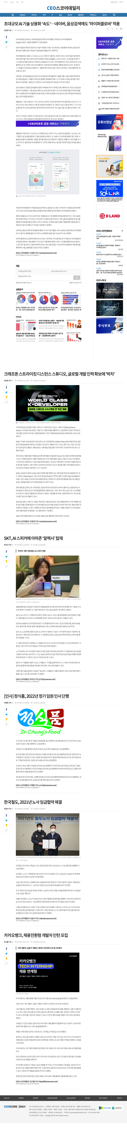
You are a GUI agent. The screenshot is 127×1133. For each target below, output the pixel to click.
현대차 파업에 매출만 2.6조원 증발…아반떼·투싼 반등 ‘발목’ (111, 70)
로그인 (121, 2)
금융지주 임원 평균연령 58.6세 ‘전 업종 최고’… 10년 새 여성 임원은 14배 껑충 (25, 335)
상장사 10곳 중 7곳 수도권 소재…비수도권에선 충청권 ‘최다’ (48, 308)
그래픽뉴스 (93, 15)
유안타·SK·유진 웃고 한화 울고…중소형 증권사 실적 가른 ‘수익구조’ (111, 97)
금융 (60, 15)
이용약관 (35, 1098)
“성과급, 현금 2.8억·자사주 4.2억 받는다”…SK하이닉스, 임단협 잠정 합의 (111, 103)
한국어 (6, 2)
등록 (77, 278)
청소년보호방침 (71, 1098)
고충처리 (119, 1098)
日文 (17, 2)
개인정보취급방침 (52, 1098)
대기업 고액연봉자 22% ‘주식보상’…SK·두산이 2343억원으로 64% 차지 (25, 309)
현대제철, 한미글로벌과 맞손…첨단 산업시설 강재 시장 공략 (111, 86)
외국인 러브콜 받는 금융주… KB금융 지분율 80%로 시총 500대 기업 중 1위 (51, 321)
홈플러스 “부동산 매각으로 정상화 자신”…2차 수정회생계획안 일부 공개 (111, 81)
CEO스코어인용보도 (104, 230)
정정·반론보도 (103, 1098)
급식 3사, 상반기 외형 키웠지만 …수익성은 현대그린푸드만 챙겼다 (111, 75)
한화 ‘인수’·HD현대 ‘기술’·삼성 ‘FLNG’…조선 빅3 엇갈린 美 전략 (111, 58)
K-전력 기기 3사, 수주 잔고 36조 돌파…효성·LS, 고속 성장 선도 (111, 64)
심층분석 (22, 15)
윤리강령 (87, 1098)
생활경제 (81, 15)
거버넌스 (34, 15)
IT (52, 15)
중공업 (70, 15)
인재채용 (21, 1098)
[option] (109, 143)
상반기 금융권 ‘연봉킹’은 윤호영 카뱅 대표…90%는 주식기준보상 (111, 109)
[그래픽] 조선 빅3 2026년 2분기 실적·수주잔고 (111, 92)
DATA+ (104, 15)
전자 (44, 15)
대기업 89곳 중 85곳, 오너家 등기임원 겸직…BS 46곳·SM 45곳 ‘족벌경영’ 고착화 (71, 309)
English (12, 2)
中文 (22, 2)
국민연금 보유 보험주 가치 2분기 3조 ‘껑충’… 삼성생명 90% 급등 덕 (51, 334)
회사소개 (6, 1098)
